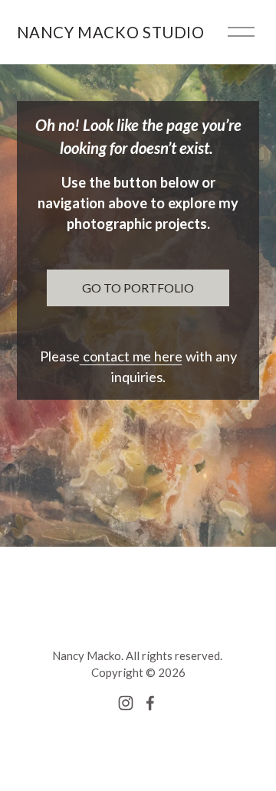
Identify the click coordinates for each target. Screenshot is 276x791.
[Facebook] (150, 703)
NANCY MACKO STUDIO (111, 32)
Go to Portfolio (138, 287)
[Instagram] (125, 703)
